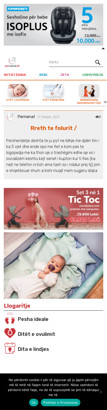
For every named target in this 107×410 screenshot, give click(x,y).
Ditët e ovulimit (36, 334)
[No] (100, 391)
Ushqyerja (92, 75)
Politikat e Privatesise (60, 403)
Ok (34, 403)
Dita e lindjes (33, 349)
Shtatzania (15, 75)
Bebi (43, 75)
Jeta (64, 75)
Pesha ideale (33, 319)
